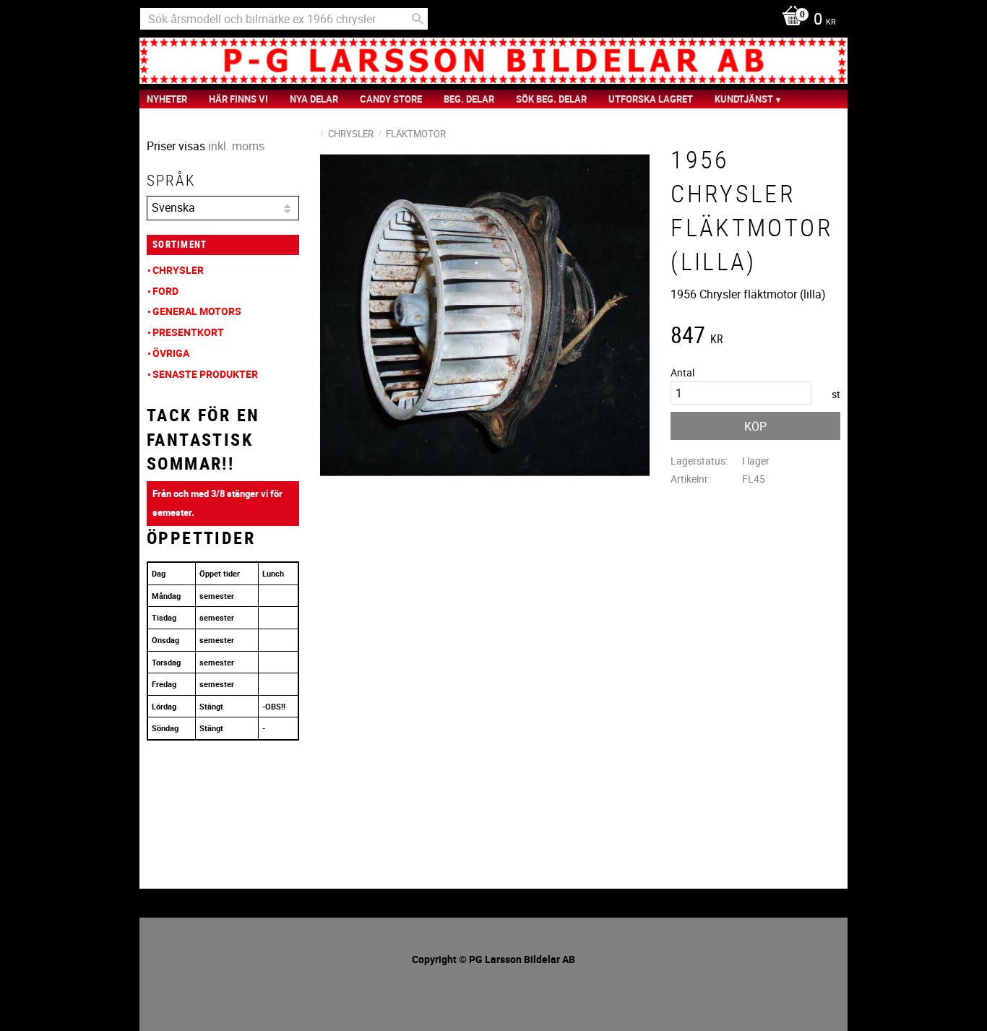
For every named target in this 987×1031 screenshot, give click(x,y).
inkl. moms (236, 146)
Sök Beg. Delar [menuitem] (551, 98)
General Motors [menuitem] (196, 311)
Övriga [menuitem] (170, 353)
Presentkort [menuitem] (188, 332)
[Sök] (417, 19)
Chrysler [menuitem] (178, 270)
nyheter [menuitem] (167, 98)
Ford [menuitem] (165, 291)
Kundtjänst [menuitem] (744, 98)
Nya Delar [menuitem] (314, 98)
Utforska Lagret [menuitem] (650, 98)
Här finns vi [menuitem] (238, 98)
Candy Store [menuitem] (391, 98)
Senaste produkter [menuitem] (205, 374)
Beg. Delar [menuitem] (469, 98)
